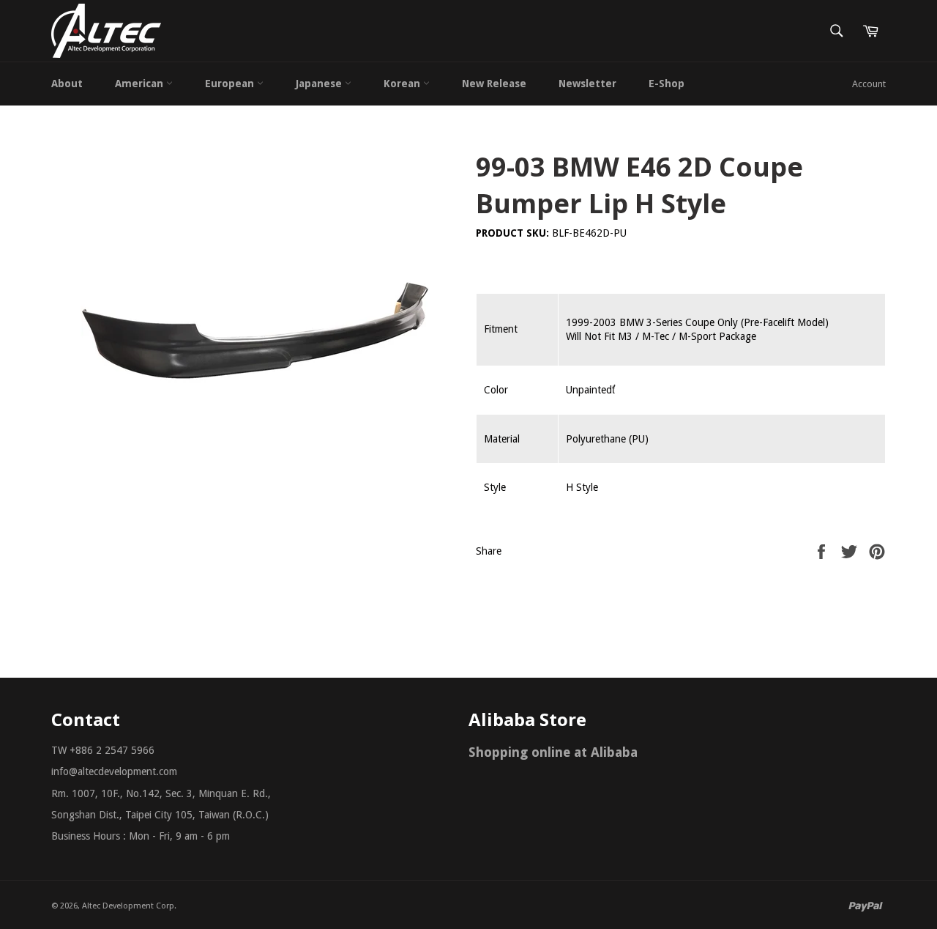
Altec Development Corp (128, 906)
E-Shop (666, 83)
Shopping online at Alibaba (553, 752)
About (67, 83)
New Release (494, 83)
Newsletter (587, 83)
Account (869, 83)
